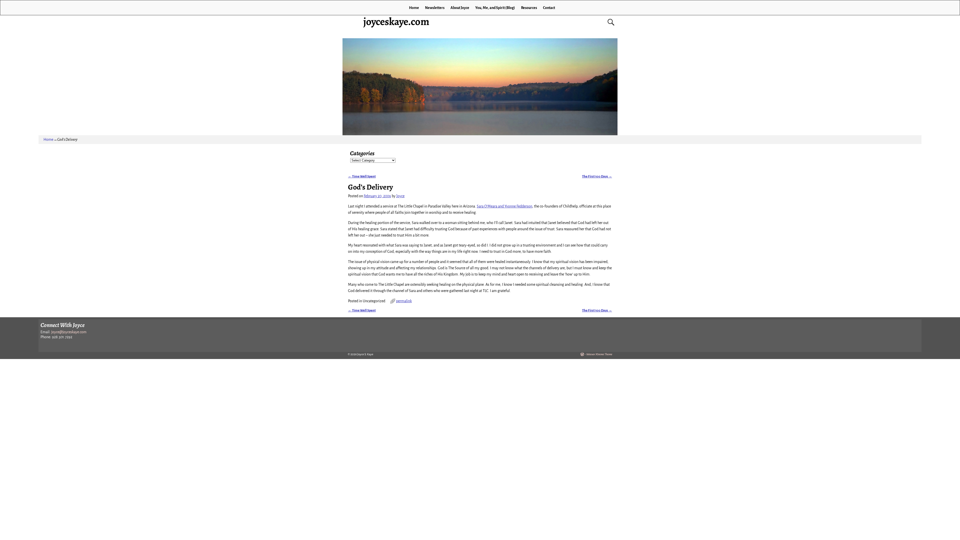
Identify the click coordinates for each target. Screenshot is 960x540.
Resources (529, 8)
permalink (404, 301)
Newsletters (434, 8)
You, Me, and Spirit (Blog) (495, 8)
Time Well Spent (362, 176)
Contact (549, 8)
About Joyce (459, 8)
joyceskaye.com (396, 21)
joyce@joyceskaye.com (68, 332)
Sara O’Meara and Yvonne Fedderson (504, 206)
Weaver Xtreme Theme (599, 354)
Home (414, 8)
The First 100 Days (597, 176)
